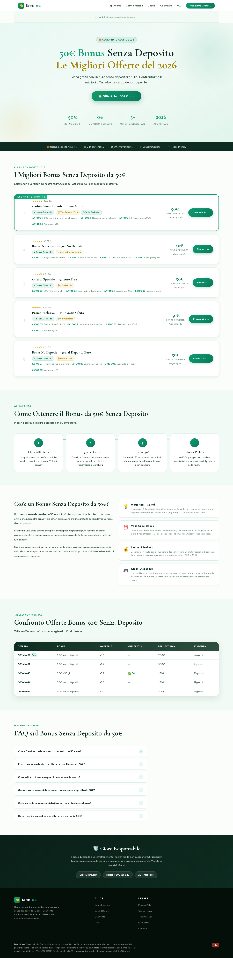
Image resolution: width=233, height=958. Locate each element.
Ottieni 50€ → (200, 212)
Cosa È (151, 5)
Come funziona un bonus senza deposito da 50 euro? (80, 751)
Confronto (166, 5)
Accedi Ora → (201, 358)
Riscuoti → (203, 249)
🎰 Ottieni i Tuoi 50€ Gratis (116, 96)
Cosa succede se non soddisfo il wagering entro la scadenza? (80, 803)
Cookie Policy (145, 910)
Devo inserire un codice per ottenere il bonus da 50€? (80, 816)
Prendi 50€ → (201, 318)
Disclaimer (143, 922)
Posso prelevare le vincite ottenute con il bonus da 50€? (80, 764)
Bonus (30, 6)
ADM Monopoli (146, 874)
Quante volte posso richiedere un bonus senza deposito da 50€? (80, 790)
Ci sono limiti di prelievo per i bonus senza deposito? (80, 777)
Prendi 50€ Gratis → (200, 5)
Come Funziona (134, 5)
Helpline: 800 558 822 (117, 874)
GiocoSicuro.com (88, 874)
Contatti (142, 928)
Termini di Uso (145, 916)
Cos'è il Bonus (101, 910)
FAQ (179, 5)
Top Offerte (114, 5)
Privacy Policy (145, 905)
